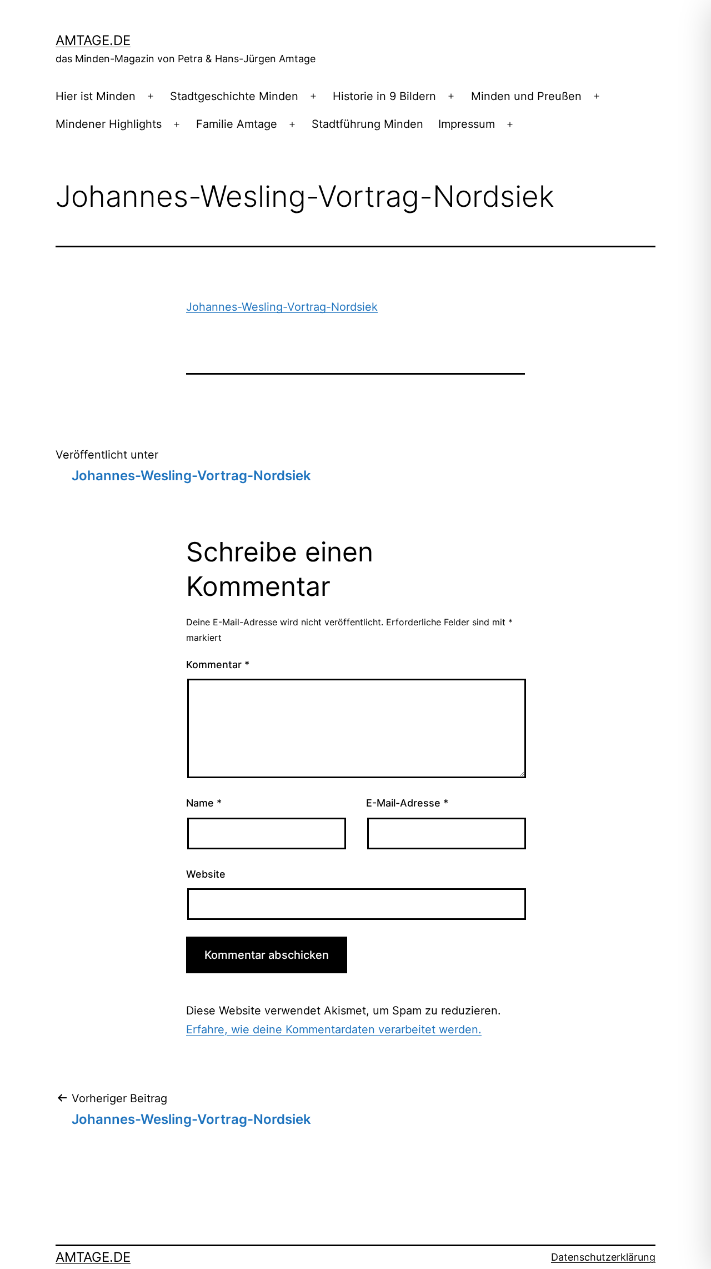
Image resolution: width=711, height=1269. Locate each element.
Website (206, 874)
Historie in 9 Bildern (384, 96)
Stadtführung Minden (367, 124)
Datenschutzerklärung (603, 1257)
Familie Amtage (236, 124)
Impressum (466, 124)
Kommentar (217, 664)
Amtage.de (93, 40)
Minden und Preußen (526, 96)
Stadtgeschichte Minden (234, 96)
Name (204, 803)
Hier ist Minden (96, 96)
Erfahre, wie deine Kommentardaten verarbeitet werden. (334, 1029)
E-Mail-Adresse (407, 803)
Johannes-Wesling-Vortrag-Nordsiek (282, 306)
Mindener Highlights (109, 124)
